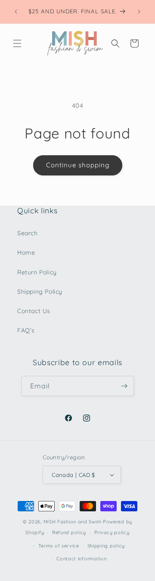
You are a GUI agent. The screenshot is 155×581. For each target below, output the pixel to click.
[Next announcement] (139, 11)
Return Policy (37, 272)
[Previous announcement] (15, 11)
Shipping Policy (39, 291)
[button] (17, 43)
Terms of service (58, 546)
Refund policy (69, 532)
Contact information (81, 559)
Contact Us (33, 311)
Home (26, 252)
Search (27, 233)
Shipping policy (106, 546)
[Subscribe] (124, 386)
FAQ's (26, 330)
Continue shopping (77, 165)
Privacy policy (112, 532)
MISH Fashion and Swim (73, 522)
